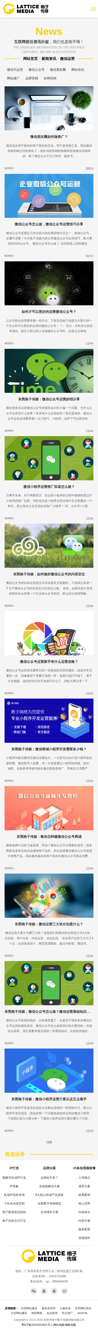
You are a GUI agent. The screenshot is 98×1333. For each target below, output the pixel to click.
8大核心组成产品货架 (49, 1195)
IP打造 (14, 1168)
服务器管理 (48, 1308)
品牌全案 (49, 1168)
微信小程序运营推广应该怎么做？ (49, 486)
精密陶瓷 (36, 1313)
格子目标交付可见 (14, 1220)
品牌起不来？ (49, 1177)
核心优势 (84, 1203)
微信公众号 (36, 69)
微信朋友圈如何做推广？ (49, 136)
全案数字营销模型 (49, 1203)
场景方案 (84, 1186)
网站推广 (13, 78)
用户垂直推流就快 (14, 1212)
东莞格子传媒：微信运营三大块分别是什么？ (49, 924)
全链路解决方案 (49, 1186)
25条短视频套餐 (84, 1168)
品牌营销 (31, 78)
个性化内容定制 (14, 1203)
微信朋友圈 (58, 69)
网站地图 (58, 1324)
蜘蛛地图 (70, 1324)
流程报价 (84, 1238)
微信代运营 (15, 69)
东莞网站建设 (29, 1308)
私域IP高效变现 (14, 1195)
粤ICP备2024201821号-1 (37, 1324)
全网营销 (50, 78)
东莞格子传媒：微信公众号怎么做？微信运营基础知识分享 (49, 1011)
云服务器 (65, 1308)
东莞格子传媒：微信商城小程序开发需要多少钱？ (49, 749)
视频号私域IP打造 (14, 1177)
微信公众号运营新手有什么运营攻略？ (49, 661)
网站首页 (30, 59)
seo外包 (82, 1313)
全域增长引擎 (49, 1212)
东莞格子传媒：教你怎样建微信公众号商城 (49, 836)
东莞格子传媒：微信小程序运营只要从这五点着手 (49, 1099)
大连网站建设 (19, 1313)
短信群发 (52, 1313)
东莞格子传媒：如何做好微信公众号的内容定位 (49, 574)
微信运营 (67, 59)
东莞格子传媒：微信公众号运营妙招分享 (49, 399)
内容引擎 (84, 1220)
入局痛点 (84, 1177)
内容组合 (84, 1212)
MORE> (9, 168)
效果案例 (84, 1195)
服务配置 (84, 1229)
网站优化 (77, 69)
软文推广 (67, 1313)
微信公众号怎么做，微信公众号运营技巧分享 (49, 224)
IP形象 (14, 1186)
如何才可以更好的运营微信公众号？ (49, 311)
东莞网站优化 (83, 1308)
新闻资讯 (49, 59)
